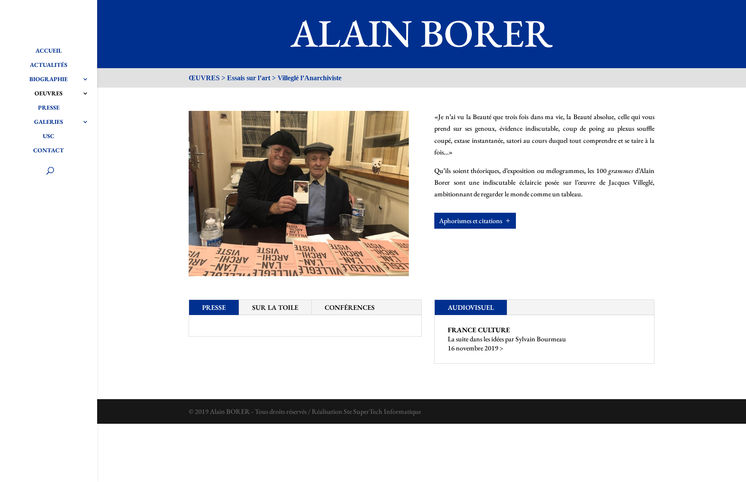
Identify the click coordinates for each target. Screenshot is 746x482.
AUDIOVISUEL (471, 307)
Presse (49, 107)
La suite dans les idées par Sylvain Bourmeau (507, 338)
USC (48, 136)
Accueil (48, 50)
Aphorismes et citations (470, 220)
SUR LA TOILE (275, 307)
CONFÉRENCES (350, 307)
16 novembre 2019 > (475, 348)
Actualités (48, 65)
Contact (48, 150)
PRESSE (214, 307)
